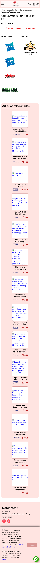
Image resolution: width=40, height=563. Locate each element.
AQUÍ (4, 560)
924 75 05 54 (9, 517)
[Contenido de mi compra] (37, 4)
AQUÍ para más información (12, 546)
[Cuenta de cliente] (33, 4)
